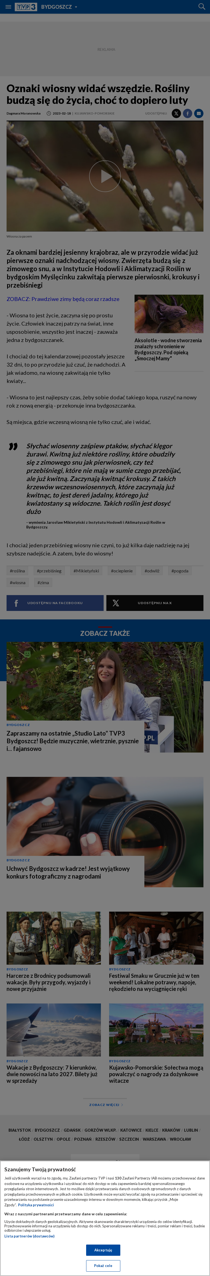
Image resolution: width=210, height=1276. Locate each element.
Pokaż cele (103, 1265)
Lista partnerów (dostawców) (29, 1236)
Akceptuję (103, 1250)
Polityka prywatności (36, 1205)
